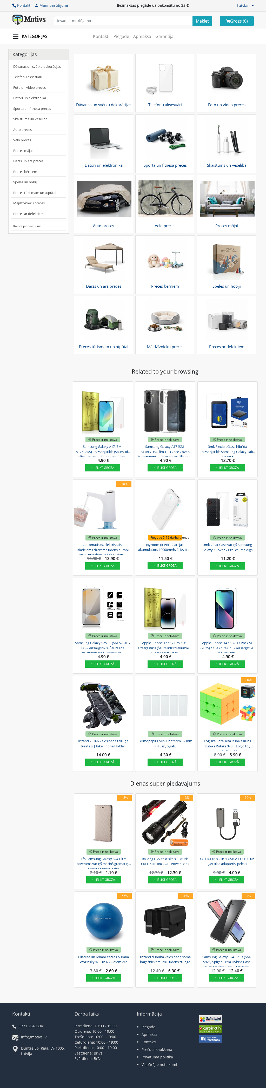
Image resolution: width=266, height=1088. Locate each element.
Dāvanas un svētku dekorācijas (37, 66)
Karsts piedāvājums (27, 226)
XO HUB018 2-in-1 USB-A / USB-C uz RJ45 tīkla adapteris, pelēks (227, 861)
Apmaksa (142, 36)
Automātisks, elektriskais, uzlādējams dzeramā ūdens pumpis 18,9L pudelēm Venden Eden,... (103, 549)
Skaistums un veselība (30, 119)
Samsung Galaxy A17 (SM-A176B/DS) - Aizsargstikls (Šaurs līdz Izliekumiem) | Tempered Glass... (103, 451)
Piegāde (121, 36)
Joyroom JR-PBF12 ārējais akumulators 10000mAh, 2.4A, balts (165, 547)
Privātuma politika (157, 1057)
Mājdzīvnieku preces (29, 203)
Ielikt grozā (104, 467)
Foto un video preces (29, 87)
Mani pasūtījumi (53, 5)
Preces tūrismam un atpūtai (34, 192)
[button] (245, 5)
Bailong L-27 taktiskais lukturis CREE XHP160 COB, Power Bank (165, 861)
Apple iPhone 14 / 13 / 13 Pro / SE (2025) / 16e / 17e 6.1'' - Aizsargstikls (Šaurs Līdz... (228, 647)
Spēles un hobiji (25, 182)
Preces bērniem (25, 171)
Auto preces (22, 129)
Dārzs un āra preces (28, 161)
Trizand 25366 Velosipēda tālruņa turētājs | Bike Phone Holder (102, 743)
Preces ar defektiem (28, 213)
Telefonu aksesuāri (27, 77)
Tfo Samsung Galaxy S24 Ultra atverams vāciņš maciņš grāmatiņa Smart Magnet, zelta (103, 863)
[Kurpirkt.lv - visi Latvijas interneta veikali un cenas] (210, 1029)
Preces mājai (22, 150)
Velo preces (22, 140)
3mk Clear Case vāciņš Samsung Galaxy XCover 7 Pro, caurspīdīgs (227, 547)
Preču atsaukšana (157, 1049)
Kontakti (24, 5)
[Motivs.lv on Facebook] (210, 1039)
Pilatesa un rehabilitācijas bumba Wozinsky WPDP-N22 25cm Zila (103, 959)
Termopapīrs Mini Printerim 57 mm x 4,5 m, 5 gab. (165, 743)
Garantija (164, 36)
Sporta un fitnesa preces (32, 108)
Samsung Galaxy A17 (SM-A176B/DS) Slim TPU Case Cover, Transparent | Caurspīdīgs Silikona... (165, 451)
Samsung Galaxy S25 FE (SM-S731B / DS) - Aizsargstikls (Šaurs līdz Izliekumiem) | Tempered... (102, 647)
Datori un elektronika (29, 98)
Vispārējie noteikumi (159, 1064)
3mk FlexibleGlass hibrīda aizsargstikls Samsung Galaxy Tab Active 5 (227, 451)
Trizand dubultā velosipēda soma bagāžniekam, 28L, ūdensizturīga (165, 959)
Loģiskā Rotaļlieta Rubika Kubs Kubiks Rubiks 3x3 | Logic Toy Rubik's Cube (227, 745)
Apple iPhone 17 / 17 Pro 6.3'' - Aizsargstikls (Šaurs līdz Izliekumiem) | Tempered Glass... (165, 647)
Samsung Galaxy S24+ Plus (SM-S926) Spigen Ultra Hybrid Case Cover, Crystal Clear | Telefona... (226, 961)
